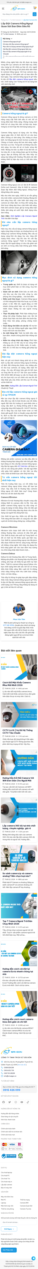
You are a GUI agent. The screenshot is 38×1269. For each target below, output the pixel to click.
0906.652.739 (9, 1070)
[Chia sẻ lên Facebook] (5, 595)
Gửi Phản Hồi (8, 1250)
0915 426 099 (11, 1089)
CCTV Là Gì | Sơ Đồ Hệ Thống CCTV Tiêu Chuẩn (18, 731)
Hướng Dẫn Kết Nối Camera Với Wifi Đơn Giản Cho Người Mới (18, 779)
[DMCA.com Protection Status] (20, 1156)
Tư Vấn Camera (15, 20)
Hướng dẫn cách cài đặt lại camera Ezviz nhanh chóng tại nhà (18, 971)
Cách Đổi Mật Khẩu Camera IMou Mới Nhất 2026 (17, 683)
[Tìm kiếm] (34, 14)
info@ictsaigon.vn (10, 1076)
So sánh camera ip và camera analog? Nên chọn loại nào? (17, 874)
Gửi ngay (8, 1229)
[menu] (3, 8)
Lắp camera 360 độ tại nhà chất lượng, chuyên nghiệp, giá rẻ (19, 827)
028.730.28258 (9, 1073)
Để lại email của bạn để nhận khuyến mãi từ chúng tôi (19, 1218)
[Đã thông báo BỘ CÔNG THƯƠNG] (8, 1156)
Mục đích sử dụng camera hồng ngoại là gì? (18, 47)
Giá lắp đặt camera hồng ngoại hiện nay (17, 49)
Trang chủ (4, 20)
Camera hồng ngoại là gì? (12, 42)
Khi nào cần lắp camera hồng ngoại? (16, 44)
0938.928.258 (9, 1067)
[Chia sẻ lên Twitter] (12, 595)
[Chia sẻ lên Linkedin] (18, 595)
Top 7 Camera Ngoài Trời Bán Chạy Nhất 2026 (17, 922)
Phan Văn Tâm (19, 619)
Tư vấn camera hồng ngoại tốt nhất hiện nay (19, 56)
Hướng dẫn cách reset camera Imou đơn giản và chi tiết (18, 1020)
